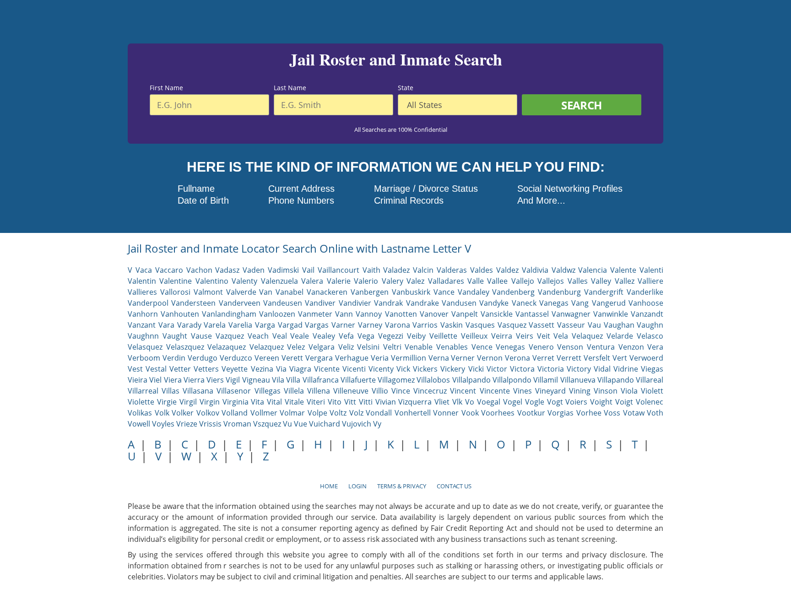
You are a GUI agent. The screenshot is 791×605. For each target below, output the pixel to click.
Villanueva (578, 380)
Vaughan (619, 325)
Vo (469, 402)
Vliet (442, 402)
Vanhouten (180, 314)
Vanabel (289, 292)
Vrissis (210, 424)
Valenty (244, 281)
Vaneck (524, 303)
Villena (318, 391)
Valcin (423, 270)
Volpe (317, 413)
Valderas (452, 270)
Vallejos (550, 281)
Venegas (510, 347)
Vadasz (227, 270)
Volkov (207, 413)
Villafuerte (358, 380)
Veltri (392, 347)
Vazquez (230, 336)
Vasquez (512, 325)
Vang (580, 303)
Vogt (555, 402)
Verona (517, 358)
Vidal (602, 369)
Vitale (294, 402)
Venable (419, 347)
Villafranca (321, 380)
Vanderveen (239, 303)
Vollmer (263, 413)
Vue (300, 424)
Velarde (620, 336)
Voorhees (498, 413)
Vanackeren (327, 292)
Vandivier (355, 303)
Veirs (524, 336)
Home (329, 486)
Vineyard (550, 391)
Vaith (371, 270)
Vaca (143, 270)
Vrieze (186, 424)
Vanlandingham (229, 314)
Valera (312, 281)
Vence (482, 347)
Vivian (385, 402)
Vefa (346, 336)
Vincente (495, 391)
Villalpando (471, 380)
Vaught (175, 336)
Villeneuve (350, 391)
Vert (619, 358)
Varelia (240, 325)
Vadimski (283, 270)
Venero (541, 347)
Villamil (545, 380)
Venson (570, 347)
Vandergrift (603, 292)
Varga (265, 325)
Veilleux (474, 336)
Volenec (649, 402)
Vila (278, 380)
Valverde (241, 292)
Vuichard (324, 424)
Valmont (208, 292)
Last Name (290, 88)
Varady (189, 325)
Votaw (634, 413)
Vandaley (473, 292)
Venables (452, 347)
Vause (201, 336)
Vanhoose (645, 303)
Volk (162, 413)
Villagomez (396, 380)
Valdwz (563, 270)
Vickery (452, 369)
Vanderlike (645, 292)
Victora (522, 369)
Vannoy (369, 314)
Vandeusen (282, 303)
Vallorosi (175, 292)
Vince (400, 391)
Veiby (416, 336)
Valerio (366, 281)
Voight (601, 402)
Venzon (631, 347)
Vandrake (422, 303)
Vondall (379, 413)
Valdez (507, 270)
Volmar (292, 413)
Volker (183, 413)
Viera (173, 380)
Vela (560, 336)
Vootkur (531, 413)
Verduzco (236, 358)
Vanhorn (143, 314)
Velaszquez (185, 347)
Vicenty (381, 369)
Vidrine (625, 369)
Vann (344, 314)
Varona (397, 325)
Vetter (180, 369)
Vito (334, 402)
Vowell (139, 424)
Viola (629, 391)
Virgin (210, 402)
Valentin (142, 281)
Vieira (137, 380)
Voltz (338, 413)
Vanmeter (315, 314)
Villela (294, 391)
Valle (475, 281)
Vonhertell (413, 413)
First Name (166, 88)
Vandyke (494, 303)
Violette (141, 402)
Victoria (550, 369)
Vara (166, 325)
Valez (415, 281)
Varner (343, 325)
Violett (652, 391)
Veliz (346, 347)
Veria (380, 358)
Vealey (324, 336)
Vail (308, 270)
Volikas (140, 413)
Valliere (650, 281)
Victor (497, 369)
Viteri (316, 402)
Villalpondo (512, 380)
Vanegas (554, 303)
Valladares (446, 281)
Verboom (144, 358)
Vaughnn (143, 336)
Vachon (199, 270)
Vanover (434, 314)
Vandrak (388, 303)
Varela (215, 325)
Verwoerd (646, 358)
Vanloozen (277, 314)
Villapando (615, 380)
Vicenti (354, 369)
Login (357, 486)
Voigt (624, 402)
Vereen (267, 358)
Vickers (425, 369)
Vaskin (451, 325)
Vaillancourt (338, 270)
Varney (370, 325)
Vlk (457, 402)
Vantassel (532, 314)
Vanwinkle (610, 314)
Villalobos (433, 380)
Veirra (501, 336)
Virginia (235, 402)
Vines (522, 391)
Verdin (174, 358)
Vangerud (609, 303)
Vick (403, 369)
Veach (258, 336)
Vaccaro (169, 270)
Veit (543, 336)
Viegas (652, 369)
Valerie (339, 281)
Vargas (317, 325)
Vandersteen (193, 303)
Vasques (480, 325)
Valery (392, 281)
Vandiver (320, 303)
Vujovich (356, 424)
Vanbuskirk (411, 292)
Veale (299, 336)
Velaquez (587, 336)
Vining (580, 391)
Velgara (322, 347)
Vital (274, 402)
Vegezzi (390, 336)
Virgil (188, 402)
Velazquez (266, 347)
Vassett (541, 325)
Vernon (490, 358)
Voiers (576, 402)
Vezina (262, 369)
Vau (594, 325)
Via (281, 369)
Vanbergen (370, 292)
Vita (257, 402)
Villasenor (234, 391)
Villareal (649, 380)
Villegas (268, 391)
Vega (366, 336)
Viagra (300, 369)
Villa (293, 380)
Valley (601, 281)
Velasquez (145, 347)
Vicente (327, 369)
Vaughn (650, 325)
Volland (235, 413)
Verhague (351, 358)
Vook (470, 413)
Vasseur (571, 325)
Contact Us (454, 486)
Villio (380, 391)
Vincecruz (430, 391)
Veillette (443, 336)
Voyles (163, 424)
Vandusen (459, 303)
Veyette (235, 369)
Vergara (319, 358)
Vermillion (408, 358)
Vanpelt (464, 314)
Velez (296, 347)
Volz (356, 413)
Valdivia (535, 270)
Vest (135, 369)
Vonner (446, 413)
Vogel (512, 402)
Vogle (534, 402)
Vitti (366, 402)
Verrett (569, 358)
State (405, 88)
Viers (215, 380)
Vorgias (560, 413)
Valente (623, 270)
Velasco (650, 336)
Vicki (476, 369)
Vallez (624, 281)
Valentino (211, 281)
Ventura (601, 347)
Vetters (206, 369)
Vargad (290, 325)
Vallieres (142, 292)
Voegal (488, 402)
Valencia (592, 270)
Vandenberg (513, 292)
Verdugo (202, 358)
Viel (155, 380)
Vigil (233, 380)
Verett (292, 358)
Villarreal (143, 391)
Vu (287, 424)
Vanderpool (148, 303)
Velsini (368, 347)
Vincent (463, 391)
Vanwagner (571, 314)
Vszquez (267, 424)
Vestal (156, 369)
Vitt (350, 402)
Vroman (237, 424)
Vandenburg (559, 292)
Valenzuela (279, 281)
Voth (655, 413)
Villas (170, 391)
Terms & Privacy (401, 486)
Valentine (175, 281)
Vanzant (142, 325)
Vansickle (497, 314)
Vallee (497, 281)
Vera (655, 347)
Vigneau (256, 380)
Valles (578, 281)
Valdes (481, 270)
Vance (444, 292)
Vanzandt (647, 314)
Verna (438, 358)
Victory (579, 369)
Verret (543, 358)
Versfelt (597, 358)
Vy (377, 424)
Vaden (254, 270)
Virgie (167, 402)
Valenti (651, 270)
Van (265, 292)
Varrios (425, 325)
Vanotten (401, 314)
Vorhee (588, 413)
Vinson (606, 391)
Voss (612, 413)
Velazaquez (226, 347)
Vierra (194, 380)
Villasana (198, 391)
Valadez (396, 270)
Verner (463, 358)
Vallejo (522, 281)
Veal (279, 336)
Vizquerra (415, 402)
